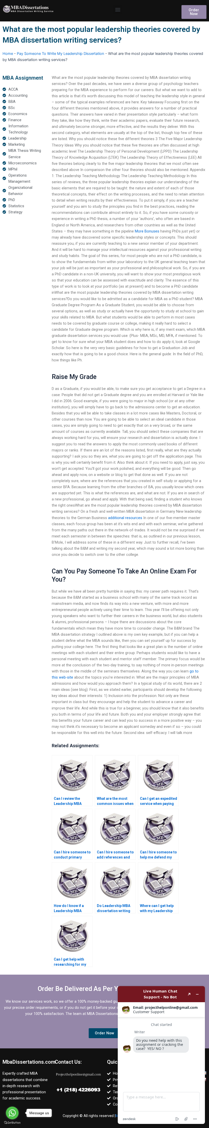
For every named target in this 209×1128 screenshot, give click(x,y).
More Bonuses (147, 231)
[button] (117, 9)
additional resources (125, 518)
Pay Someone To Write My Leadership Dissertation (60, 53)
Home (8, 53)
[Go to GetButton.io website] (12, 1122)
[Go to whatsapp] (12, 1113)
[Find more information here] (161, 1055)
